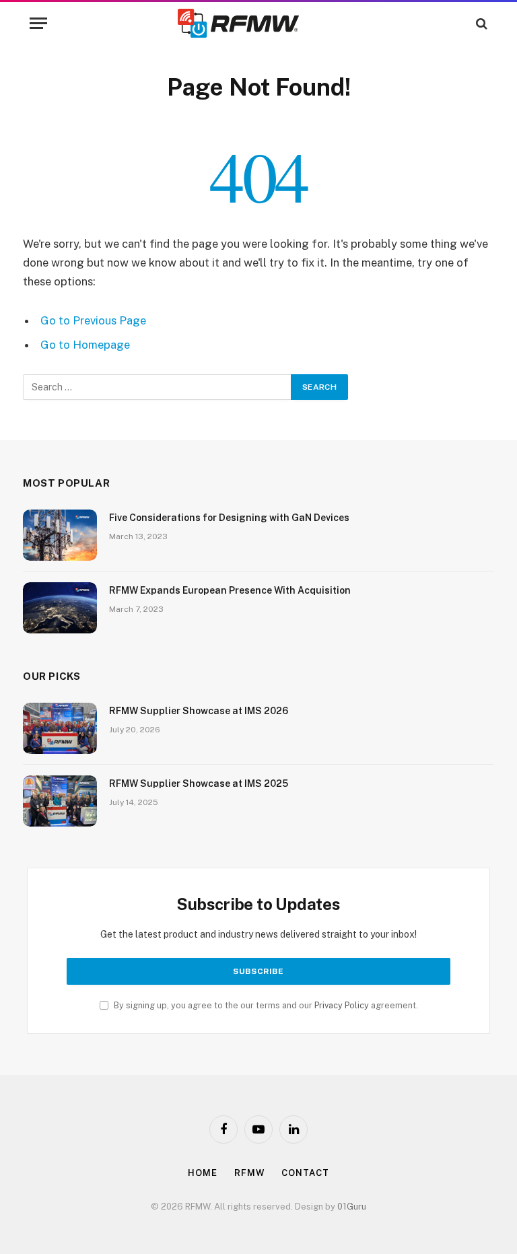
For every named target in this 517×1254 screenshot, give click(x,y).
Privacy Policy (341, 1005)
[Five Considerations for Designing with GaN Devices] (60, 535)
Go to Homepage (85, 344)
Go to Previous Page (93, 320)
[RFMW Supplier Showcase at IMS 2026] (60, 728)
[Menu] (38, 23)
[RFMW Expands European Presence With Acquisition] (60, 607)
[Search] (480, 23)
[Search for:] (157, 387)
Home (202, 1173)
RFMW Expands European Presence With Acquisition (230, 590)
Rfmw (249, 1173)
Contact (305, 1173)
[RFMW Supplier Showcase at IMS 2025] (60, 801)
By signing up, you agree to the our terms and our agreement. (265, 1005)
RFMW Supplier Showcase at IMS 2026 (198, 710)
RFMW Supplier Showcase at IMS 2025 (198, 783)
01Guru (351, 1206)
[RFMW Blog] (258, 23)
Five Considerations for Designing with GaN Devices (229, 517)
